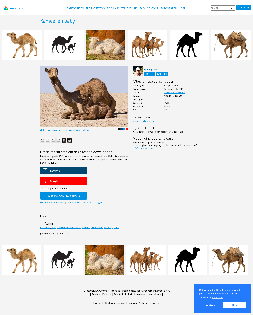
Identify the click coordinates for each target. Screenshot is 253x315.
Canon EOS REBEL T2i (174, 92)
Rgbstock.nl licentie (147, 127)
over (166, 290)
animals (136, 121)
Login (183, 8)
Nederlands (154, 294)
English (96, 294)
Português (140, 294)
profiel (149, 74)
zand (116, 227)
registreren (243, 7)
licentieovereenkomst (123, 290)
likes (86, 130)
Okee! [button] (234, 305)
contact (152, 8)
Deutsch (106, 294)
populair (113, 8)
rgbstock (16, 8)
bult (53, 227)
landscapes (146, 121)
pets (154, 121)
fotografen (169, 8)
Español (118, 294)
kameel (86, 227)
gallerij (162, 74)
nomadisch (97, 227)
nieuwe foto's (95, 8)
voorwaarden (147, 148)
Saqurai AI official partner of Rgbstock (144, 303)
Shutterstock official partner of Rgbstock (110, 303)
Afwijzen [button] (210, 305)
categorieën (75, 8)
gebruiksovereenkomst (149, 290)
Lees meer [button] (217, 297)
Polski (128, 294)
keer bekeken (53, 130)
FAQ (142, 8)
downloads (74, 130)
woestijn (108, 227)
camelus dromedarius (69, 227)
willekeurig (129, 8)
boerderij (45, 227)
